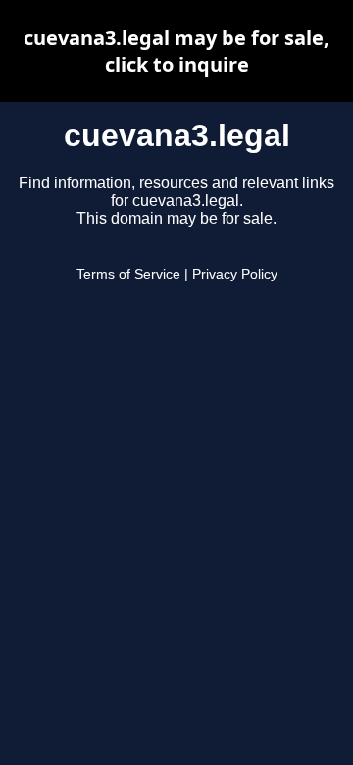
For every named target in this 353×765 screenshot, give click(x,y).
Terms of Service (128, 274)
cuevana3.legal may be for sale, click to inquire (176, 51)
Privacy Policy (234, 274)
